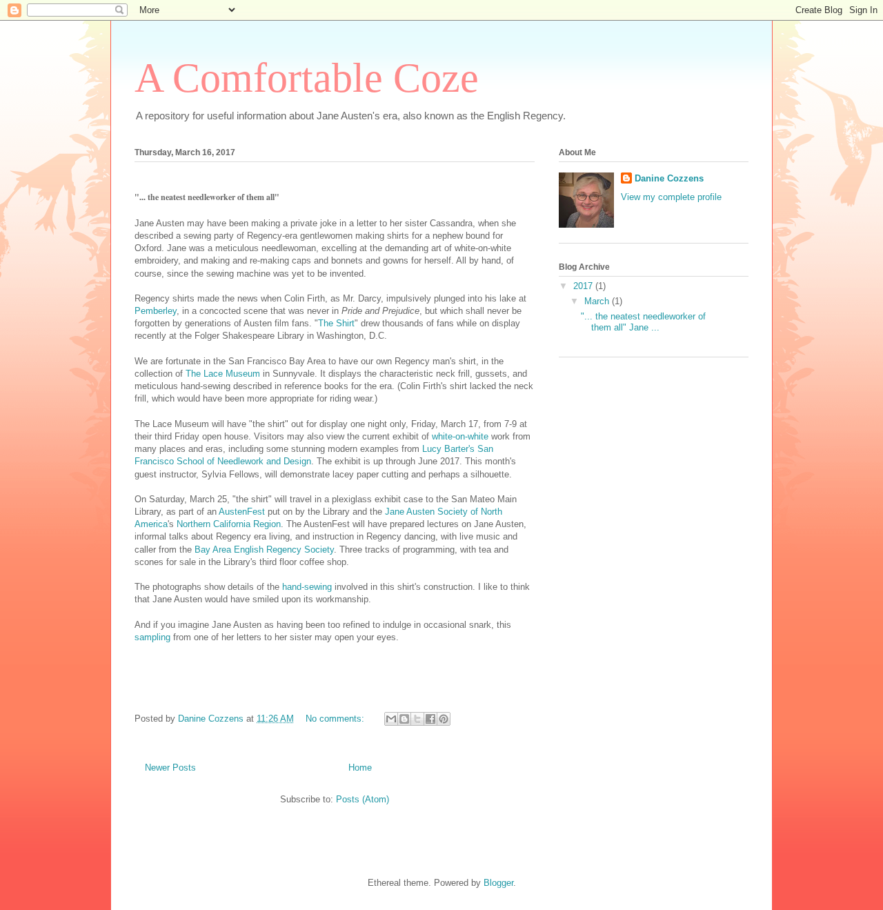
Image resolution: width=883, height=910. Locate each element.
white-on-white (460, 436)
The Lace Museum (223, 373)
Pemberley (156, 311)
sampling (152, 637)
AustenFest (243, 511)
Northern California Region (229, 524)
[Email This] (391, 719)
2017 (584, 286)
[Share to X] (417, 719)
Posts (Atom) (362, 799)
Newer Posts (170, 767)
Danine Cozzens (669, 178)
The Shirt (336, 323)
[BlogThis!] (404, 719)
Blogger (498, 883)
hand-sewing (307, 587)
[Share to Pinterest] (443, 719)
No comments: (336, 718)
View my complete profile (671, 197)
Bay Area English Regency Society (264, 549)
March (598, 301)
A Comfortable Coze (307, 78)
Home (360, 767)
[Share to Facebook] (430, 719)
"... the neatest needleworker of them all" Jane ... (643, 322)
